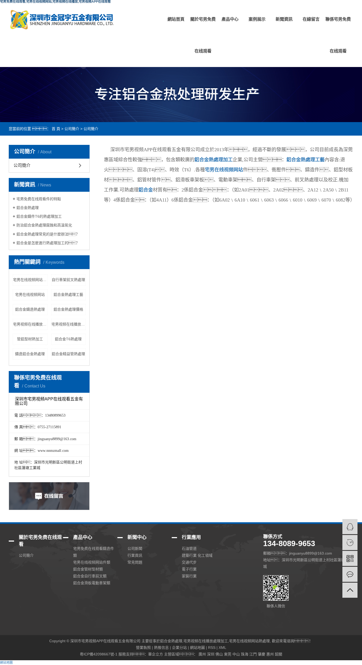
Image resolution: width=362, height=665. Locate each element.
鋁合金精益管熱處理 (68, 354)
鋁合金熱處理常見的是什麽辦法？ (48, 234)
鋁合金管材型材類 (88, 569)
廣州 (202, 654)
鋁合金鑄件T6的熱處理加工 (39, 216)
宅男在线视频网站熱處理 (249, 641)
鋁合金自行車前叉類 (90, 576)
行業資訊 (134, 555)
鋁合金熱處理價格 (68, 309)
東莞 (227, 654)
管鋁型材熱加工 (30, 339)
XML (222, 647)
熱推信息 (161, 647)
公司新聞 (134, 548)
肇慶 (261, 654)
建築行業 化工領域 (197, 555)
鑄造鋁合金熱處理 (30, 354)
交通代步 (189, 562)
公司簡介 (71, 129)
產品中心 (230, 19)
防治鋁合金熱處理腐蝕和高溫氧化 (44, 225)
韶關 (278, 654)
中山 (236, 654)
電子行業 (189, 569)
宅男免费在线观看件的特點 (38, 199)
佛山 (219, 654)
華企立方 (155, 654)
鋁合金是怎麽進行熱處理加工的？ (48, 243)
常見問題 (134, 562)
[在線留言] (349, 574)
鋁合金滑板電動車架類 (91, 583)
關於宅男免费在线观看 (203, 35)
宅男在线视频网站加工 (30, 280)
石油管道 (189, 548)
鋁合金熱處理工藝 (68, 294)
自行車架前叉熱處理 (68, 280)
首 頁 (56, 129)
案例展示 (257, 19)
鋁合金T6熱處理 (68, 339)
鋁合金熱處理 (27, 208)
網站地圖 (197, 647)
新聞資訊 (284, 19)
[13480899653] (349, 542)
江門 (253, 654)
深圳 (210, 654)
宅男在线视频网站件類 (91, 562)
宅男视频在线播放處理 (30, 324)
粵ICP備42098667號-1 (98, 654)
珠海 (244, 654)
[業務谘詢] (349, 526)
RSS (211, 647)
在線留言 (311, 19)
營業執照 (143, 647)
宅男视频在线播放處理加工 (68, 324)
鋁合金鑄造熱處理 (30, 309)
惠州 (270, 654)
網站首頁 (175, 19)
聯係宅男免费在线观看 (338, 35)
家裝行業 (189, 576)
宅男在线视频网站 (30, 294)
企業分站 (179, 647)
